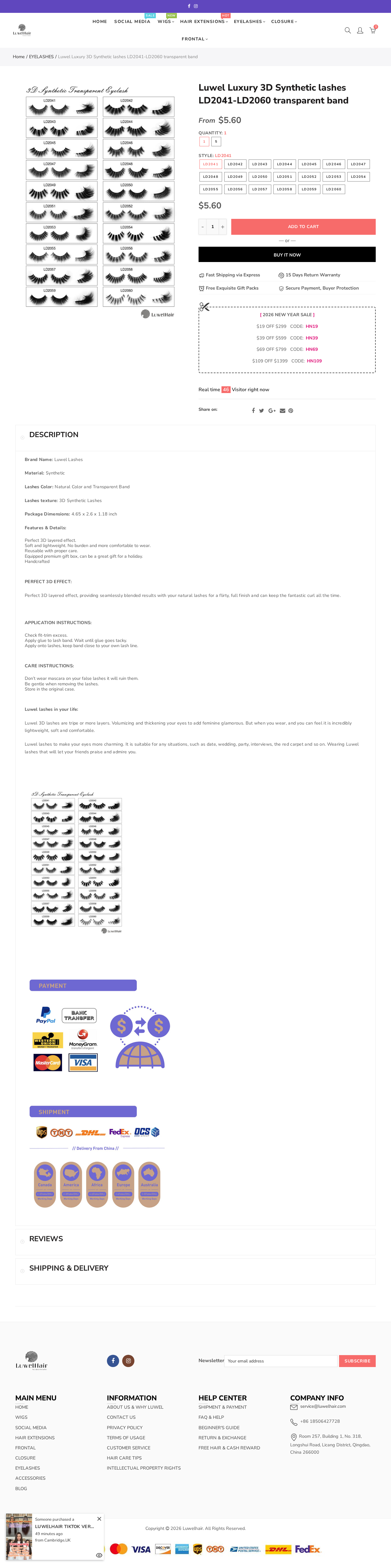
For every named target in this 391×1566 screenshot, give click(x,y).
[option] (100, 201)
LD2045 (309, 164)
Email (282, 411)
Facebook (253, 411)
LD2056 (235, 189)
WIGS (166, 18)
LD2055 (210, 189)
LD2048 (210, 176)
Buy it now (287, 255)
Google (272, 411)
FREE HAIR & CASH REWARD (229, 1448)
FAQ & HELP (211, 1417)
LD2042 (235, 164)
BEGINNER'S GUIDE (219, 1428)
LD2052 (309, 176)
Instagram (128, 1361)
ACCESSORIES (30, 1478)
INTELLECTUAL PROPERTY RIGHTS (144, 1468)
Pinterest (290, 411)
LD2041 (210, 164)
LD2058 (284, 189)
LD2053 (334, 176)
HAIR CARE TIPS (124, 1458)
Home (19, 57)
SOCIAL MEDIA (134, 18)
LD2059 (309, 189)
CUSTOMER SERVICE (128, 1448)
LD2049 (235, 176)
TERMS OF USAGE (126, 1438)
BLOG (21, 1488)
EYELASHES (248, 21)
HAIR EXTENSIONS (204, 18)
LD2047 (358, 164)
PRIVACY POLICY (125, 1428)
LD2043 (260, 164)
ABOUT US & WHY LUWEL (135, 1407)
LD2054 (358, 176)
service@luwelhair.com (323, 1406)
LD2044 (284, 164)
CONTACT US (121, 1417)
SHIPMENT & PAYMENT (223, 1407)
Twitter (261, 411)
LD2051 (284, 176)
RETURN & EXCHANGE (222, 1438)
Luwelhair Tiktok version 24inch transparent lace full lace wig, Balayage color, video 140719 (65, 1526)
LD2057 (260, 189)
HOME (100, 21)
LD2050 (260, 176)
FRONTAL (193, 39)
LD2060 (334, 189)
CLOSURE (282, 21)
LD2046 (334, 164)
